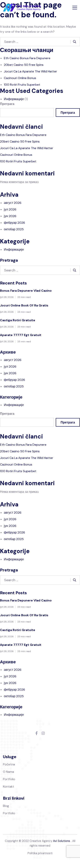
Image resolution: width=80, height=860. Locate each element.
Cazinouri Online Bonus (20, 78)
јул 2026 (10, 209)
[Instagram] (43, 733)
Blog (6, 806)
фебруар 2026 (14, 223)
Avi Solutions (61, 841)
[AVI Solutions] (22, 7)
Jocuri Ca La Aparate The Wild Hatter (30, 71)
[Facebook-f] (36, 733)
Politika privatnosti (40, 853)
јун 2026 (10, 216)
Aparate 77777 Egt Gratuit (20, 335)
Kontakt (8, 786)
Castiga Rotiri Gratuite (17, 320)
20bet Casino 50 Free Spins (23, 65)
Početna (9, 764)
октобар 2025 (14, 229)
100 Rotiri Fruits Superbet (22, 85)
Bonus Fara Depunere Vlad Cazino (26, 291)
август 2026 (12, 203)
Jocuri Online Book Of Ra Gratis (24, 305)
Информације (14, 99)
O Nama (8, 772)
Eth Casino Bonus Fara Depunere (27, 58)
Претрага (7, 104)
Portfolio (9, 779)
